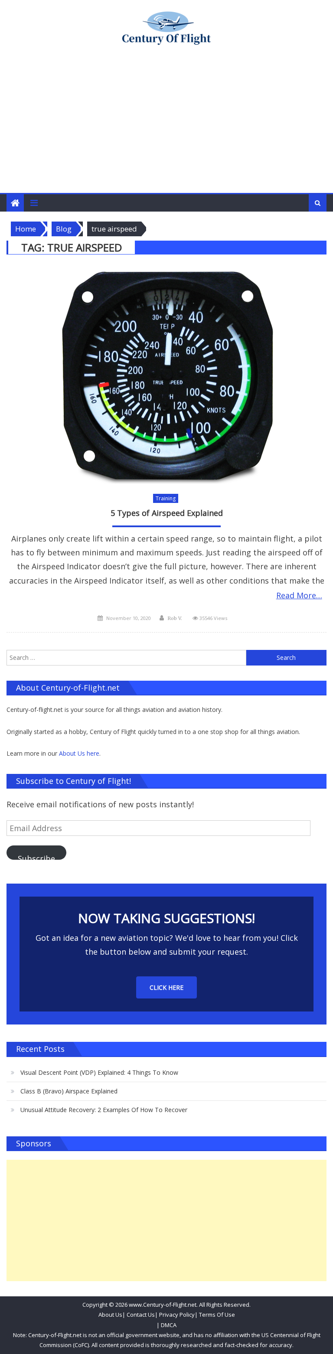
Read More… (299, 595)
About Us (110, 1314)
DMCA (168, 1325)
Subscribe (36, 856)
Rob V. (174, 618)
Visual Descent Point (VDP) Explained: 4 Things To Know (99, 1072)
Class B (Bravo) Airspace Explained (69, 1091)
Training (166, 498)
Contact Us (140, 1314)
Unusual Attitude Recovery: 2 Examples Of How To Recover (103, 1110)
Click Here (166, 987)
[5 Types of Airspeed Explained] (166, 376)
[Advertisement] (166, 128)
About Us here (79, 753)
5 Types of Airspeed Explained (167, 513)
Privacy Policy (177, 1314)
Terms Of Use (217, 1314)
